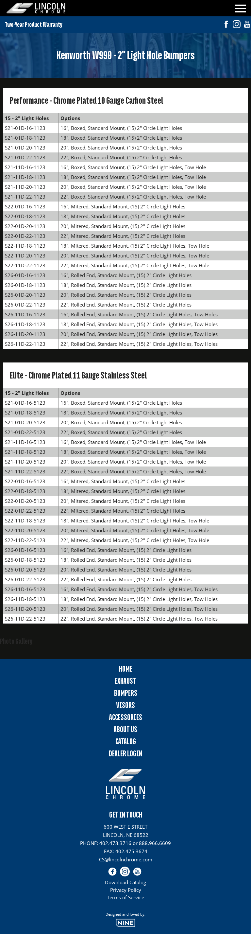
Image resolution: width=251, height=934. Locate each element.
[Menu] (240, 7)
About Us (125, 729)
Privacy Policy (125, 890)
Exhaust (125, 681)
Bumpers (125, 693)
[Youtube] (247, 25)
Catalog (125, 741)
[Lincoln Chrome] (36, 8)
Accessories (125, 717)
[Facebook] (226, 25)
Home (125, 668)
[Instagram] (237, 25)
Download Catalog (125, 882)
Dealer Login (125, 753)
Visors (125, 705)
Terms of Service (125, 897)
